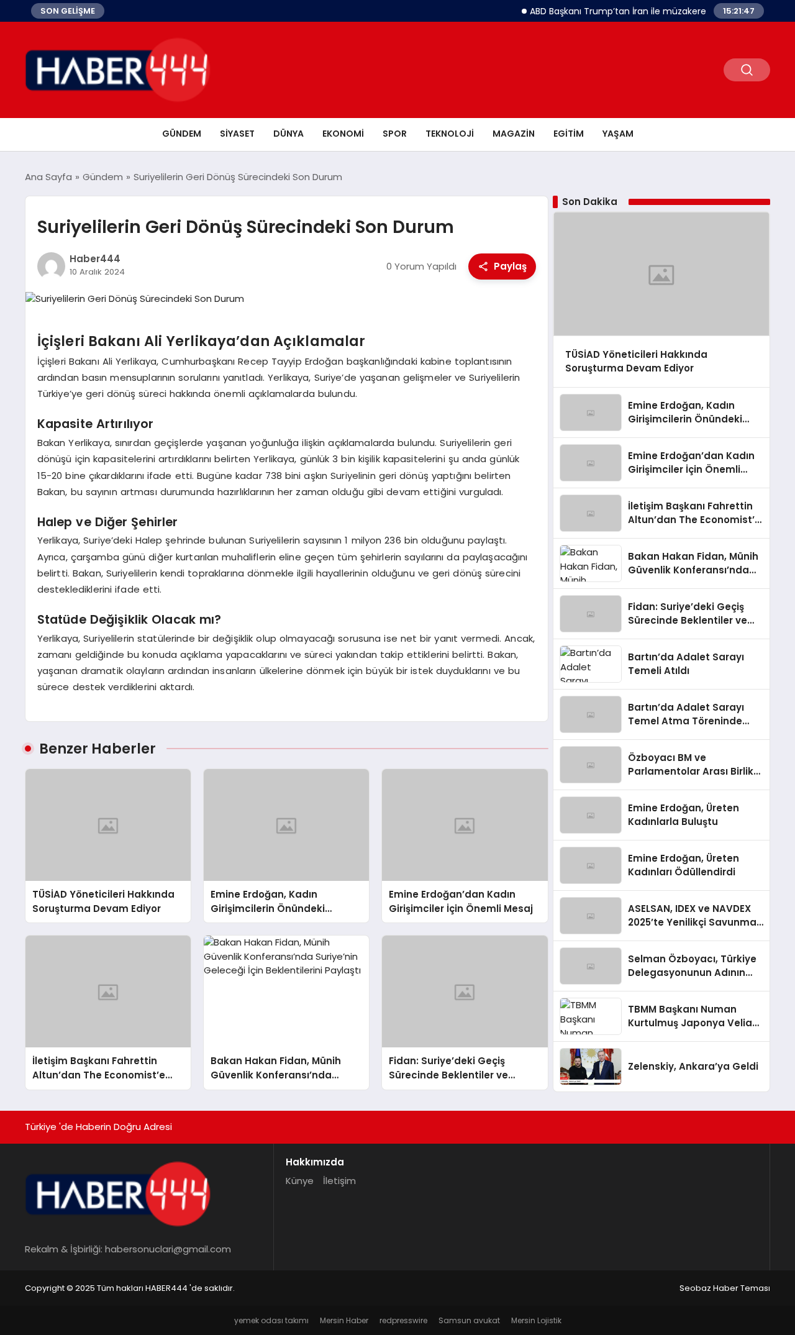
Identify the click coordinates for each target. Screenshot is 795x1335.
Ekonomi (343, 133)
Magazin (514, 133)
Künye (300, 1180)
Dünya (288, 133)
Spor (395, 133)
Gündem (181, 133)
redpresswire (403, 1320)
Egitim (568, 133)
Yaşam (618, 133)
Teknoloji (449, 133)
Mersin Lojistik (536, 1320)
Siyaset (237, 133)
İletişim (339, 1180)
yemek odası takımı (271, 1320)
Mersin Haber (344, 1320)
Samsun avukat (469, 1320)
